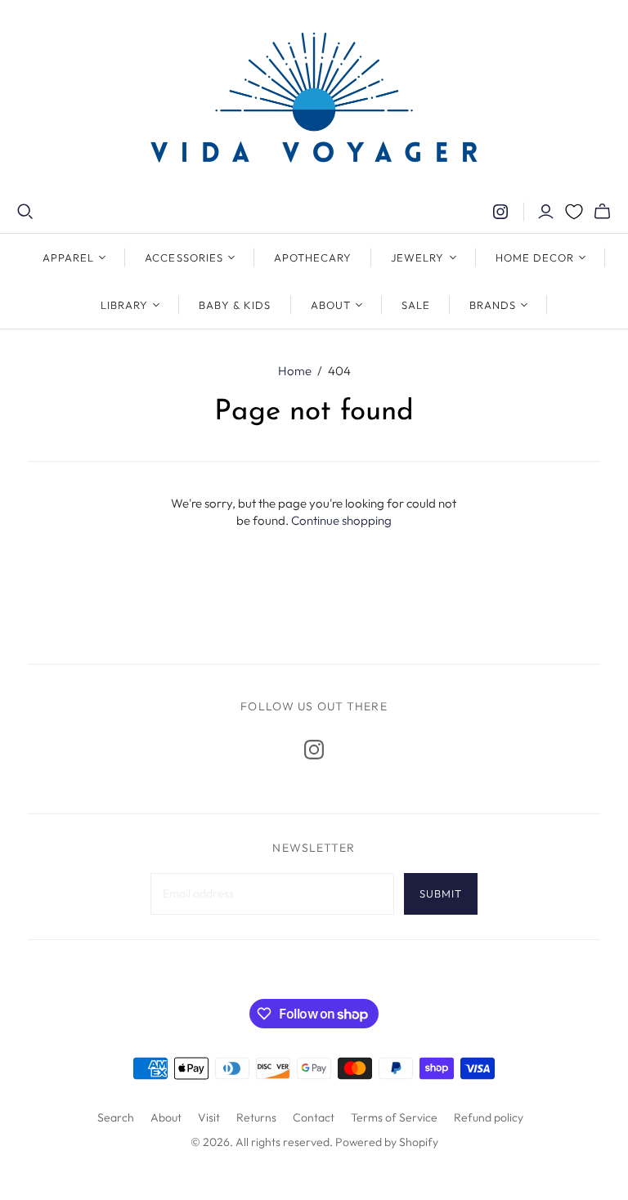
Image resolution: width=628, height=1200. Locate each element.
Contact (313, 1117)
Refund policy (488, 1117)
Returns (256, 1117)
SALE (415, 304)
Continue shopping (341, 520)
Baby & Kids (235, 304)
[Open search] (25, 212)
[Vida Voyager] (314, 101)
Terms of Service (394, 1117)
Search (115, 1117)
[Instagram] (500, 211)
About (166, 1117)
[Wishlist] (574, 212)
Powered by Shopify (386, 1142)
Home (295, 370)
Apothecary (313, 257)
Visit (209, 1117)
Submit (440, 893)
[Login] (545, 212)
